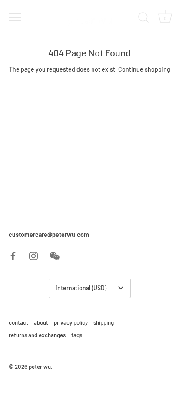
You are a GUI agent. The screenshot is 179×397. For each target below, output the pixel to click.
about (41, 322)
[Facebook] (13, 255)
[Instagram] (33, 255)
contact (18, 322)
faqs (76, 334)
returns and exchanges (37, 334)
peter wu (40, 366)
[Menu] (13, 17)
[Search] (143, 18)
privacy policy (71, 322)
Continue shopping (144, 69)
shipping (103, 322)
